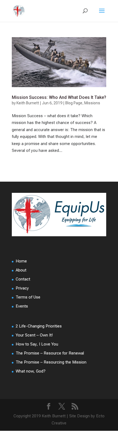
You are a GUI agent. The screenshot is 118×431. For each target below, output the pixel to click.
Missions (92, 103)
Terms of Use (28, 297)
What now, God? (31, 371)
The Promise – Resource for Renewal (50, 353)
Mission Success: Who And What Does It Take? (59, 97)
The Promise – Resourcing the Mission (51, 362)
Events (22, 306)
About (21, 270)
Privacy (22, 288)
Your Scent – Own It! (34, 335)
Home (21, 261)
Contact (23, 279)
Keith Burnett (27, 103)
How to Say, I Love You (37, 344)
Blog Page (73, 103)
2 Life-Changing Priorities (39, 326)
